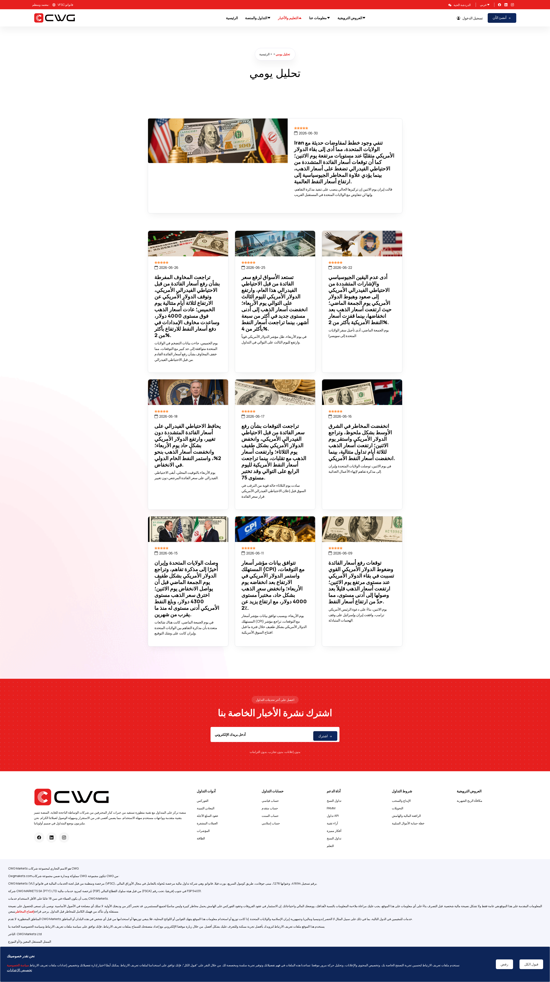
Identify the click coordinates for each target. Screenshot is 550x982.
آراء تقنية (332, 823)
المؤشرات (203, 831)
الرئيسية (264, 54)
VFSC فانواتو (65, 5)
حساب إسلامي (271, 823)
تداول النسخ (334, 801)
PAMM (331, 808)
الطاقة (201, 838)
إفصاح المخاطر (24, 911)
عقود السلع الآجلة (207, 816)
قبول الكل (531, 964)
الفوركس (202, 801)
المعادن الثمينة (205, 808)
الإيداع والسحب (401, 801)
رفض (504, 964)
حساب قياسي (270, 801)
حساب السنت (270, 816)
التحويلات (397, 808)
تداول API (333, 816)
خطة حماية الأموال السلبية (408, 823)
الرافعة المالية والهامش (406, 816)
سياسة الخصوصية (18, 965)
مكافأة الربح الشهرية (469, 801)
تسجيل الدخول (472, 18)
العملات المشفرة (207, 823)
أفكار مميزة (334, 831)
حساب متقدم (270, 808)
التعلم (330, 846)
